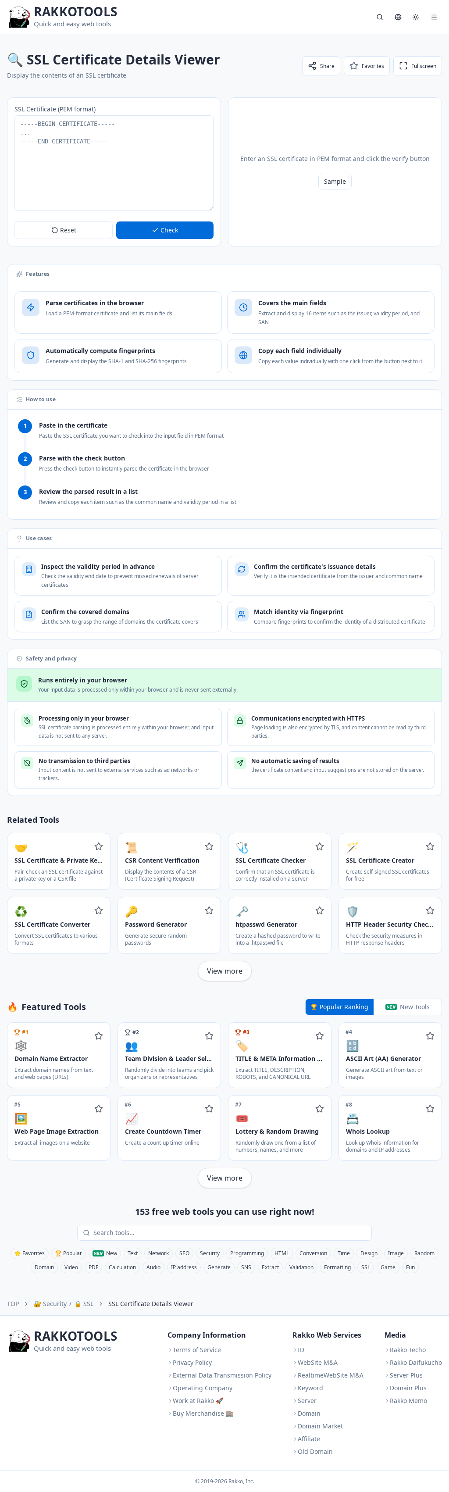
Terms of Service (197, 1350)
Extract (270, 1267)
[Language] (398, 17)
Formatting (337, 1267)
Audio (153, 1267)
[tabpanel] (224, 1105)
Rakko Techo (408, 1350)
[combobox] (230, 1233)
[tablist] (373, 1007)
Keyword (310, 1388)
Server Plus (406, 1375)
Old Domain (315, 1451)
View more (224, 971)
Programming (247, 1253)
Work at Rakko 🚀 (198, 1400)
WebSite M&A (318, 1362)
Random (424, 1253)
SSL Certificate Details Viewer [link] (150, 1303)
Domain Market (320, 1426)
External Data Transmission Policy (222, 1375)
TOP (13, 1303)
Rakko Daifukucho (416, 1362)
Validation (301, 1267)
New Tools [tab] (415, 1007)
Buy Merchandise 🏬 (203, 1413)
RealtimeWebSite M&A (330, 1375)
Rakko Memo (408, 1400)
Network (158, 1253)
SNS (246, 1267)
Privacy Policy (192, 1362)
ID (301, 1350)
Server (307, 1400)
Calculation (122, 1267)
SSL (365, 1267)
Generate (219, 1267)
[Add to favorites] (99, 846)
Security (210, 1253)
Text (133, 1253)
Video (71, 1267)
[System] (416, 17)
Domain (44, 1267)
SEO (184, 1253)
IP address (184, 1267)
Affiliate (309, 1439)
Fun (410, 1267)
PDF (93, 1267)
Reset (68, 230)
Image (396, 1253)
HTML (281, 1253)
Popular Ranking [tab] (344, 1007)
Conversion (313, 1253)
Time (344, 1253)
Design (369, 1253)
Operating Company (202, 1388)
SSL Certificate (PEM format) (55, 109)
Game (388, 1267)
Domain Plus (408, 1388)
